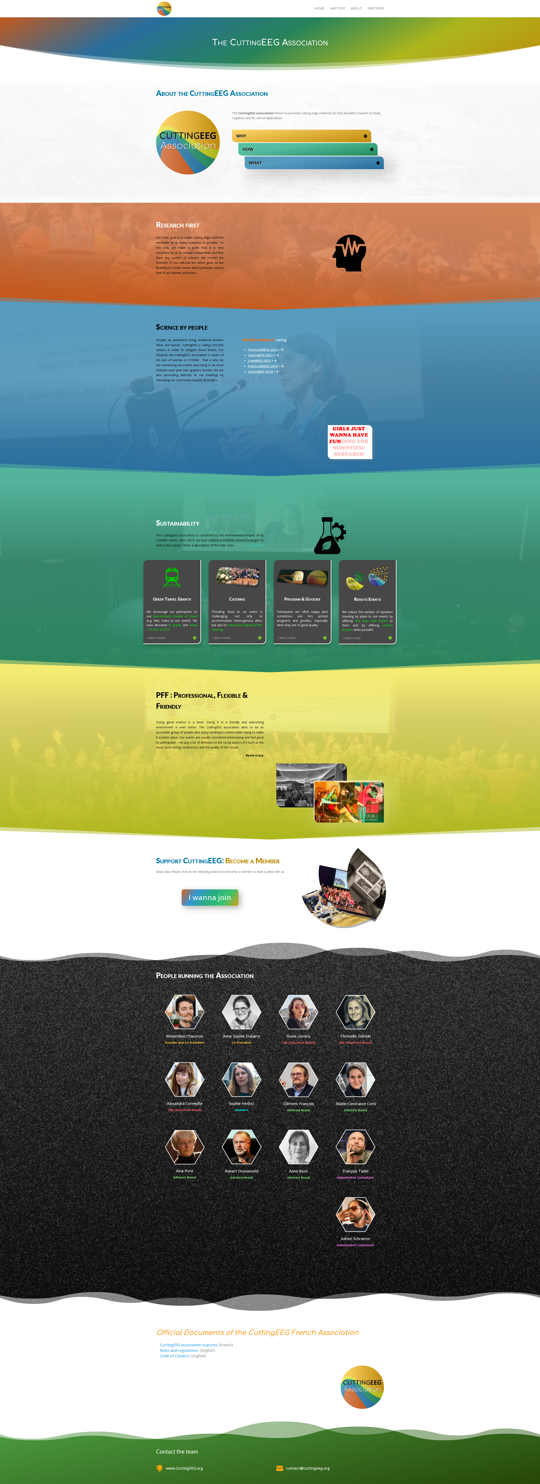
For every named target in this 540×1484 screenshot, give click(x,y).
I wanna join (210, 897)
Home (319, 8)
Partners (376, 8)
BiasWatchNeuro (259, 339)
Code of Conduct (175, 1355)
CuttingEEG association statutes (189, 1344)
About (356, 8)
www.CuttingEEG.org (184, 1468)
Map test (337, 8)
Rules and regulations (179, 1350)
